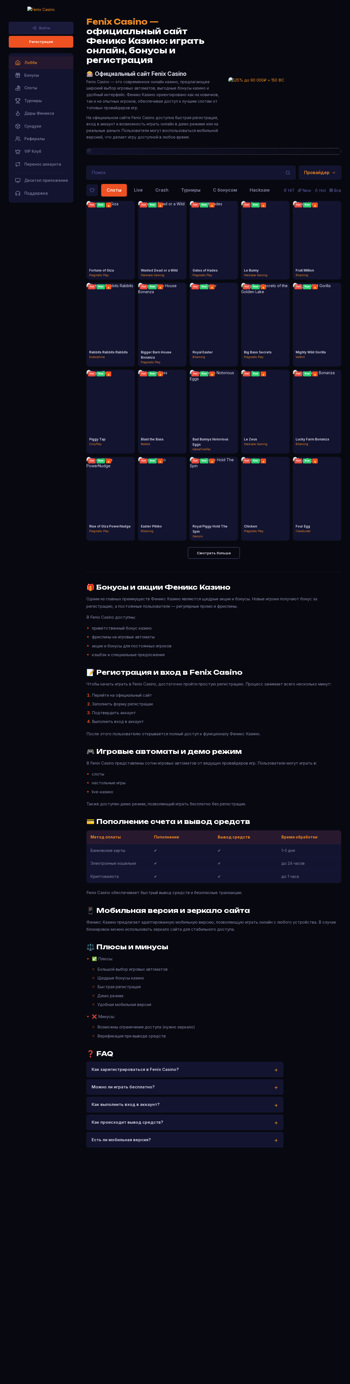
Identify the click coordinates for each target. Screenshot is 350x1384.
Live (138, 190)
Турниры (190, 190)
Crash (161, 190)
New (307, 190)
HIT (291, 190)
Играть (110, 235)
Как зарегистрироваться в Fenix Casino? (135, 1069)
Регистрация (41, 41)
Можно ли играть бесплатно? (123, 1086)
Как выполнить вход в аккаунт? (126, 1104)
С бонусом (225, 190)
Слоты (114, 190)
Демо (110, 245)
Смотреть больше (214, 553)
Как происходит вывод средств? (127, 1122)
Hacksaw (260, 190)
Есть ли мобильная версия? (121, 1139)
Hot (322, 190)
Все (337, 190)
